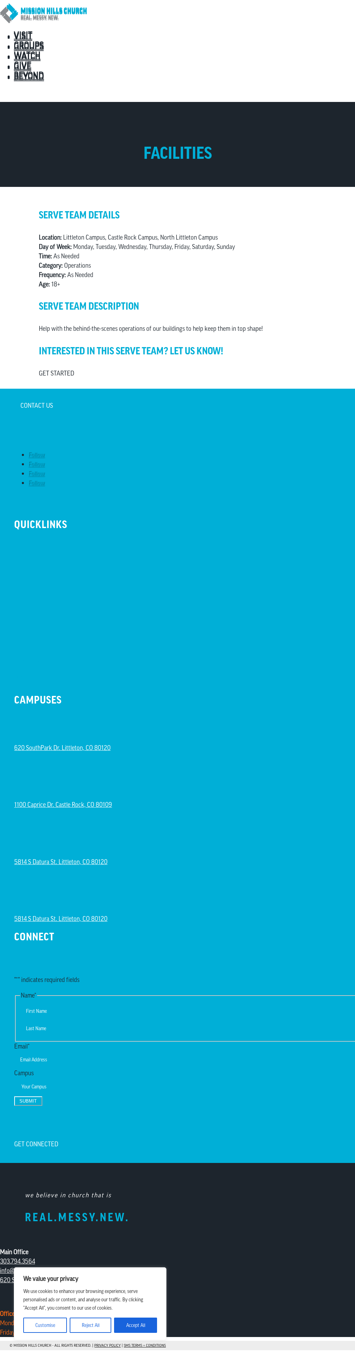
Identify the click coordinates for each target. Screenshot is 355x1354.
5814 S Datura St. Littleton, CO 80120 (60, 861)
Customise (45, 1325)
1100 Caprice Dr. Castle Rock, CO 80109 (63, 804)
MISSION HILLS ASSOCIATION (81, 643)
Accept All (135, 1325)
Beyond (29, 76)
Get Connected (36, 1144)
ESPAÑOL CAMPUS (45, 838)
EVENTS (32, 564)
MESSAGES (39, 628)
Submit (28, 1101)
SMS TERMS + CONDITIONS (145, 1345)
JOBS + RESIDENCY (56, 596)
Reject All (90, 1325)
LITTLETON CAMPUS (47, 723)
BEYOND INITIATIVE (60, 549)
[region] (90, 1303)
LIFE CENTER (44, 612)
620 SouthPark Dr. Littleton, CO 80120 (62, 747)
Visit (23, 36)
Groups (29, 46)
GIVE (25, 580)
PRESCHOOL (42, 659)
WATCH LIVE (43, 675)
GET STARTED (56, 373)
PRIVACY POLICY (107, 1345)
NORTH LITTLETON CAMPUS (60, 895)
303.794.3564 (17, 1261)
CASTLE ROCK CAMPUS (52, 781)
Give (22, 66)
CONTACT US (36, 405)
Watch (27, 56)
